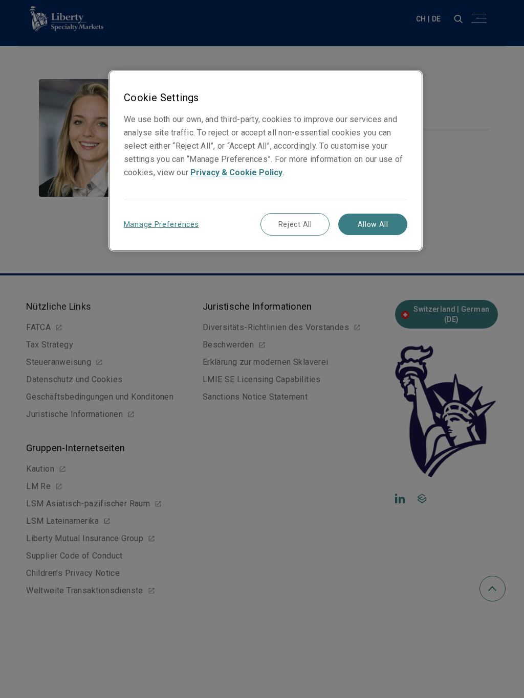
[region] (265, 160)
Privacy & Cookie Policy (236, 172)
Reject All (295, 224)
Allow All (373, 224)
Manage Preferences (161, 224)
